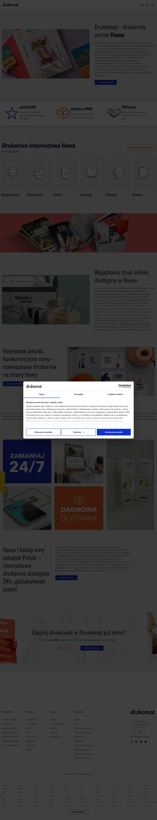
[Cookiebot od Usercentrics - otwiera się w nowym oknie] (120, 386)
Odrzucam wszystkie (43, 432)
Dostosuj (77, 432)
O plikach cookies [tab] (115, 394)
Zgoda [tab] (42, 394)
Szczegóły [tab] (78, 394)
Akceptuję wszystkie (114, 432)
